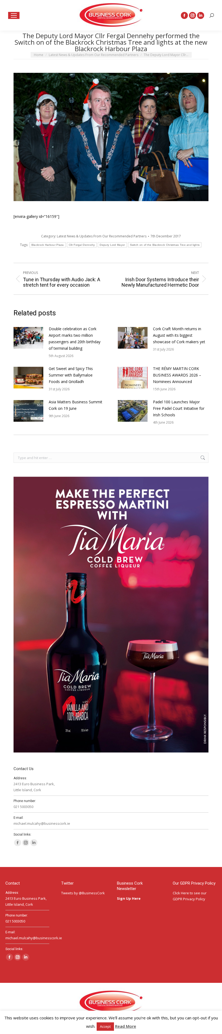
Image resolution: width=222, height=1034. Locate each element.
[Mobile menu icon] (13, 15)
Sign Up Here (129, 898)
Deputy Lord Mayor (112, 244)
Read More (125, 1026)
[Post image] (28, 338)
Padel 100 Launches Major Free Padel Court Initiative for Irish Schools (178, 408)
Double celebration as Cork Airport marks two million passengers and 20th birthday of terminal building (74, 338)
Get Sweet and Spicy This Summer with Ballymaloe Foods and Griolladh (71, 375)
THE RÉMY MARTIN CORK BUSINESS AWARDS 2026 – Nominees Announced (177, 375)
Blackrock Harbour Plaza (47, 244)
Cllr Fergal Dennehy (82, 244)
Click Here (181, 893)
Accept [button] (105, 1026)
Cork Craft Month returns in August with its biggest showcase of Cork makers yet (179, 335)
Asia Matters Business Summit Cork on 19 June (75, 405)
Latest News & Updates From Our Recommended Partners (101, 236)
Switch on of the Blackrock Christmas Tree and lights (165, 244)
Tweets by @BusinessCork (83, 893)
